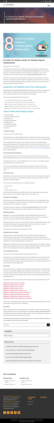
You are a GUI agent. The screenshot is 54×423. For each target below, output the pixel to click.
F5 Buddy (32, 421)
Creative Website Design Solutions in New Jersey (18, 353)
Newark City (30, 401)
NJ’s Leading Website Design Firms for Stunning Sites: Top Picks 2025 (23, 360)
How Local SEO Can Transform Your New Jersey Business (20, 350)
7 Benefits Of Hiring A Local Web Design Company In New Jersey (22, 346)
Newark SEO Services (10, 384)
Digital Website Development (28, 420)
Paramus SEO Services (26, 384)
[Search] (48, 325)
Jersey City (30, 404)
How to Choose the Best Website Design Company (19, 357)
